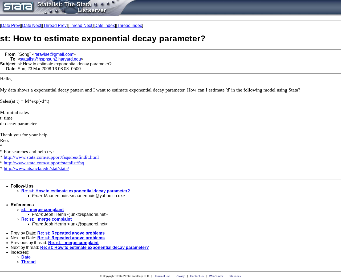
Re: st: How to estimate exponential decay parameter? (75, 191)
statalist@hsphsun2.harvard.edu (50, 59)
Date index (104, 25)
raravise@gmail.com (53, 54)
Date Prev (10, 25)
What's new (216, 276)
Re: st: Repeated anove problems (71, 233)
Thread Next (80, 25)
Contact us (197, 276)
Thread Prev (55, 25)
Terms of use (162, 276)
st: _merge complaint (42, 209)
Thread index (129, 25)
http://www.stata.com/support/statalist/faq (44, 162)
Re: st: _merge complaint (46, 219)
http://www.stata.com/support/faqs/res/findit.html (51, 157)
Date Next (31, 25)
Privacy (180, 276)
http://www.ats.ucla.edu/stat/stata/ (36, 168)
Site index (235, 276)
